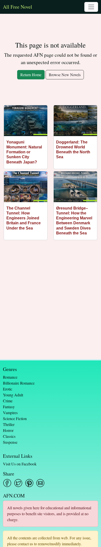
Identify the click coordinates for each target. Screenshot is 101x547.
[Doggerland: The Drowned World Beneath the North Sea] (75, 120)
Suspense (10, 442)
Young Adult (13, 394)
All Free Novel (17, 6)
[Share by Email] (40, 483)
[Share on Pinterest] (29, 483)
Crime (8, 400)
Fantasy (9, 406)
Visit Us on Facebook (20, 463)
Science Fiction (15, 418)
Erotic (7, 388)
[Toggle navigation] (91, 7)
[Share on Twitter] (18, 483)
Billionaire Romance (19, 383)
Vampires (10, 412)
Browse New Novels (65, 74)
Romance (10, 377)
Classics (9, 436)
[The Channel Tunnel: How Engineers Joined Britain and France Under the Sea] (25, 186)
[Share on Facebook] (7, 483)
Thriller (8, 424)
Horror (8, 430)
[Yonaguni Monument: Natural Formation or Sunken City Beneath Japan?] (25, 120)
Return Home (30, 74)
